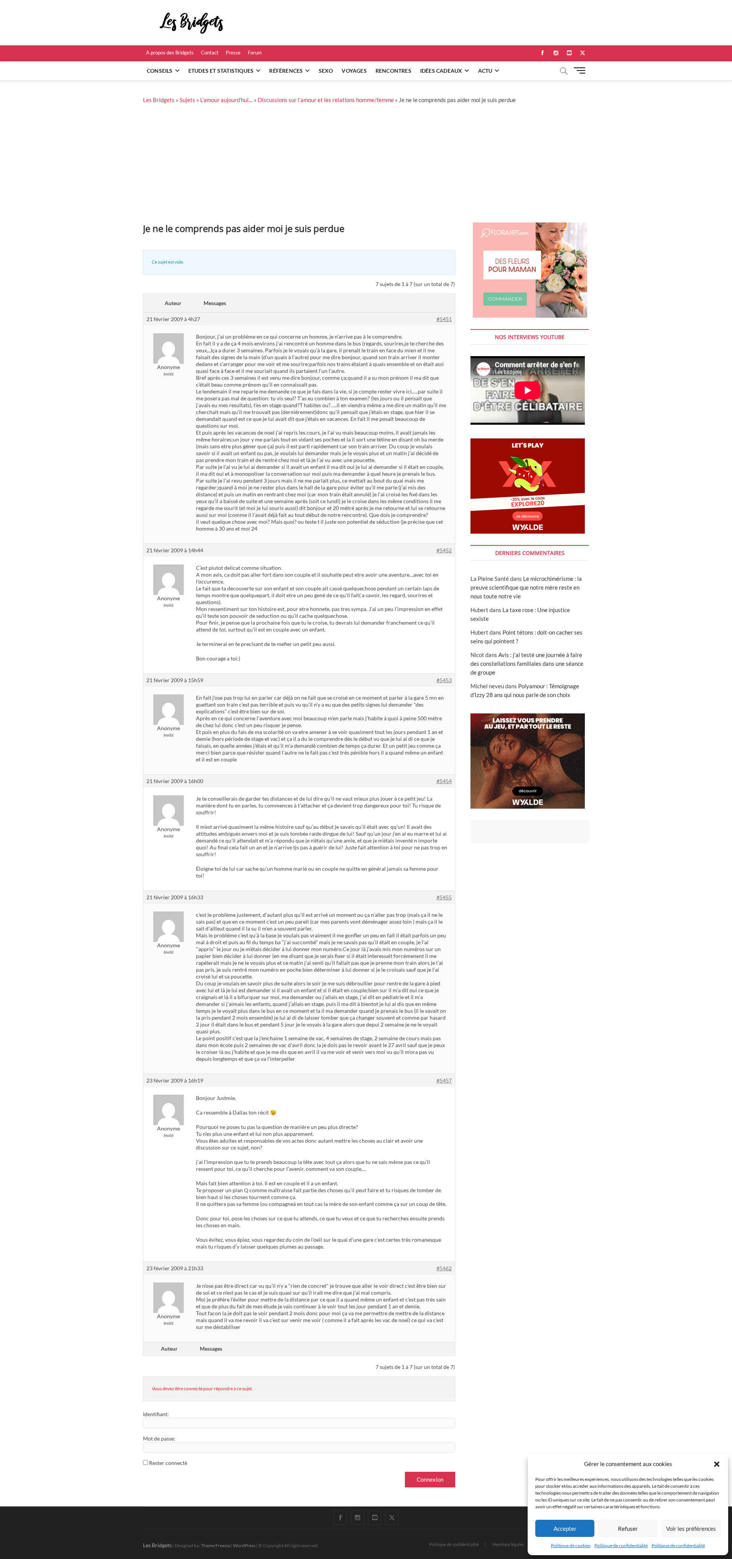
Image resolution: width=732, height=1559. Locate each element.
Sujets (187, 99)
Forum (255, 53)
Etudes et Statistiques (221, 70)
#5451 (444, 319)
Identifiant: (156, 1414)
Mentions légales (508, 1544)
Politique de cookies (571, 1545)
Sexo (326, 70)
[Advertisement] (366, 165)
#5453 (444, 680)
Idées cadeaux (441, 70)
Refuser (628, 1528)
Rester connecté (168, 1463)
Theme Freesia (215, 1545)
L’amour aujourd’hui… (226, 99)
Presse (233, 53)
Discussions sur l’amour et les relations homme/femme (326, 99)
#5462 (444, 1268)
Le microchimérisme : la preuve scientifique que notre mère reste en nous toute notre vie (526, 587)
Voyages (354, 70)
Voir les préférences (691, 1528)
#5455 (444, 897)
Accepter (565, 1528)
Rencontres (393, 70)
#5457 (444, 1080)
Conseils (160, 70)
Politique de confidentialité (621, 1545)
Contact (209, 53)
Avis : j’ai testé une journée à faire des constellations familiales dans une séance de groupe (526, 663)
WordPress (244, 1545)
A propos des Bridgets (170, 53)
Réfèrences (286, 70)
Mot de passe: (159, 1438)
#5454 (444, 781)
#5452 (444, 550)
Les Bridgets (159, 99)
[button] (717, 1464)
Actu (485, 70)
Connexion (430, 1479)
